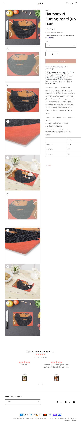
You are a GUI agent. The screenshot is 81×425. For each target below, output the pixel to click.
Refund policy (42, 418)
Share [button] (49, 165)
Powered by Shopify (32, 418)
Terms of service (62, 418)
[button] (4, 3)
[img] (40, 354)
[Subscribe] (38, 401)
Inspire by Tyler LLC (22, 418)
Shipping (47, 32)
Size (46, 41)
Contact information (70, 420)
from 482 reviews (40, 357)
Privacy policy (52, 418)
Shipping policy (72, 418)
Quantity (47, 50)
